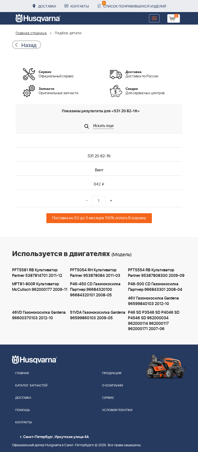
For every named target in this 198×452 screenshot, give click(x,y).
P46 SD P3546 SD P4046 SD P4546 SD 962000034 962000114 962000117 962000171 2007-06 (153, 321)
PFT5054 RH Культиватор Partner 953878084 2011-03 (95, 273)
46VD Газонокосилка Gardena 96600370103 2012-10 (39, 315)
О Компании (112, 385)
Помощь (22, 410)
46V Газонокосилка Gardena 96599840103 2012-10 (153, 301)
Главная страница (31, 33)
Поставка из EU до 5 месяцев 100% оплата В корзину (99, 218)
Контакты (80, 6)
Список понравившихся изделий (134, 4)
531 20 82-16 (99, 156)
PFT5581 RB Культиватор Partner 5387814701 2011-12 (37, 273)
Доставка (47, 6)
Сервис (108, 398)
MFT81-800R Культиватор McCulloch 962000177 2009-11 (39, 286)
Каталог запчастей (31, 385)
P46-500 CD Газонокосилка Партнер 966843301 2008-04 (155, 286)
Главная (22, 373)
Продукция (111, 373)
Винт (99, 170)
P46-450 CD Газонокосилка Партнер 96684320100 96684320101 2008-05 (95, 289)
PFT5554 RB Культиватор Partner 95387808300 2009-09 (156, 273)
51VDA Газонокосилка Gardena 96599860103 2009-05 (97, 315)
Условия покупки (117, 410)
